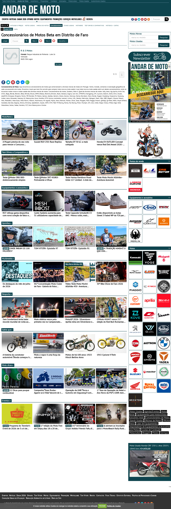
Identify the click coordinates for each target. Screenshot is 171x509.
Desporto (6, 294)
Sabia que (6, 329)
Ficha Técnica (110, 495)
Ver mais (58, 64)
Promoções (57, 19)
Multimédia (7, 258)
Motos (46, 495)
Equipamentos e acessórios (14, 187)
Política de (114, 506)
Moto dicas (7, 365)
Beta (34, 41)
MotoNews (7, 116)
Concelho (62, 41)
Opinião (30, 19)
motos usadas (30, 25)
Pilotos (155, 432)
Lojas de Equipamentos (147, 423)
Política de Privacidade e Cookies (144, 495)
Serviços (164, 432)
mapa (16, 29)
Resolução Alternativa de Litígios (38, 498)
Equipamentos (55, 495)
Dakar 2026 (21, 19)
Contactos (100, 495)
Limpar (5, 41)
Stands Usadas (136, 420)
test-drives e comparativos (94, 25)
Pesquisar (164, 37)
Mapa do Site (56, 498)
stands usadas (69, 25)
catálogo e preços (16, 25)
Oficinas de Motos (153, 420)
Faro (47, 41)
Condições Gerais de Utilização (13, 498)
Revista (89, 19)
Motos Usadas (136, 411)
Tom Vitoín (38, 495)
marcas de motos (43, 25)
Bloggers (146, 432)
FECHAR (102, 506)
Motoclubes (76, 19)
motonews (79, 25)
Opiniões (6, 223)
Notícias (12, 495)
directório (8, 29)
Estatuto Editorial (124, 495)
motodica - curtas (112, 25)
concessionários (56, 25)
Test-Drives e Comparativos (14, 152)
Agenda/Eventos (151, 411)
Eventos (5, 19)
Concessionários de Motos (158, 417)
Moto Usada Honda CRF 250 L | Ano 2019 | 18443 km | (149, 447)
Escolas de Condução (151, 429)
